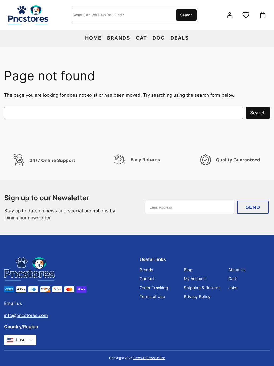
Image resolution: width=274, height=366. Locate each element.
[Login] (229, 15)
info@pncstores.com (26, 315)
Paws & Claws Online (149, 358)
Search (186, 15)
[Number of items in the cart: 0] (263, 15)
